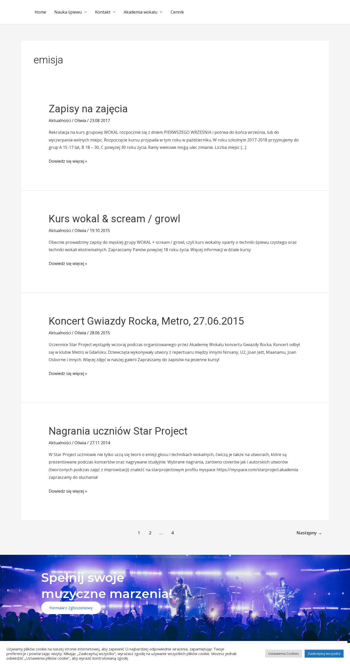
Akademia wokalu (140, 12)
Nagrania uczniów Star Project (118, 431)
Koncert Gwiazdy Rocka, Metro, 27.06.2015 (146, 321)
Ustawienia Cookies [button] (283, 653)
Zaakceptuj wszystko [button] (324, 653)
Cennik (177, 12)
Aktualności (60, 120)
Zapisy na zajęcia (88, 109)
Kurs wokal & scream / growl (114, 219)
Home (40, 12)
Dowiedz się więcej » (68, 161)
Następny (309, 533)
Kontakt (102, 12)
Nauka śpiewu (68, 12)
